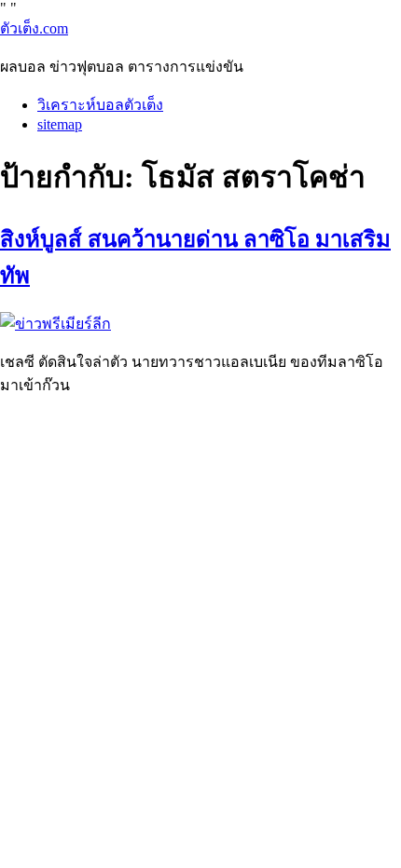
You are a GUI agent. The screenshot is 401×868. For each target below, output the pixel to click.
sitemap (59, 124)
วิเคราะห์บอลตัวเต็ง (100, 105)
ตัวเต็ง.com (34, 28)
